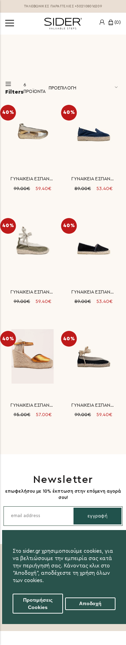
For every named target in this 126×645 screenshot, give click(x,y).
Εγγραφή (97, 516)
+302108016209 (88, 6)
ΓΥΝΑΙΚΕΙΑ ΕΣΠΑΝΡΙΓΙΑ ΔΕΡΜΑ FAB (32, 405)
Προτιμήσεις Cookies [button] (37, 603)
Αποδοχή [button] (90, 603)
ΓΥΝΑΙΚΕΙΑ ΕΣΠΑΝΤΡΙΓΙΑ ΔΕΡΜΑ (32, 178)
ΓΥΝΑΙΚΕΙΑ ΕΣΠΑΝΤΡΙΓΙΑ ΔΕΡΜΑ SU (93, 405)
